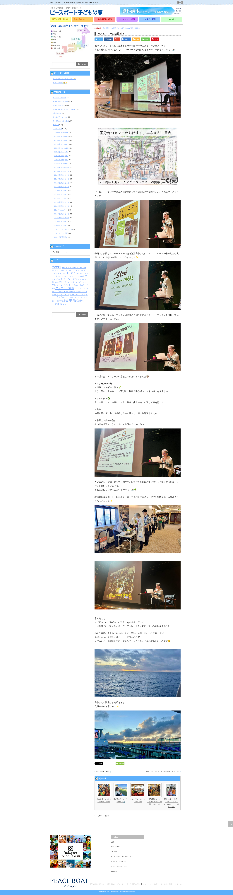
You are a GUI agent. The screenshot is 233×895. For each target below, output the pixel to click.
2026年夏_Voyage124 (61, 132)
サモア (65, 276)
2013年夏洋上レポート (61, 202)
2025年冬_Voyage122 (61, 140)
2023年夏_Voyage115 (61, 159)
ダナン (60, 282)
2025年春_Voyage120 (61, 148)
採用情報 (114, 871)
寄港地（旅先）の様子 (60, 101)
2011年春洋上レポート (61, 217)
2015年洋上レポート (61, 194)
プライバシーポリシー (119, 866)
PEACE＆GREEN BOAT (74, 267)
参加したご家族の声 (59, 97)
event (56, 267)
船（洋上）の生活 (109, 28)
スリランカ (76, 279)
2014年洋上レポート (61, 198)
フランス (79, 288)
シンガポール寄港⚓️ (103, 772)
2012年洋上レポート (61, 210)
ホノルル (64, 294)
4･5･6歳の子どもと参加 (61, 121)
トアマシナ (67, 282)
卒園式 (73, 300)
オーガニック (61, 273)
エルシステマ (72, 270)
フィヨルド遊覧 (64, 288)
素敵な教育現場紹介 (61, 237)
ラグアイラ (76, 297)
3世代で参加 (57, 113)
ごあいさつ (171, 19)
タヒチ (83, 279)
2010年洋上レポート (61, 221)
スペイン (65, 279)
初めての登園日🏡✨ (60, 82)
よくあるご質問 (149, 19)
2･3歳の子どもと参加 (60, 117)
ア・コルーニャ (62, 270)
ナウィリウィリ (76, 282)
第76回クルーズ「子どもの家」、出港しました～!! (154, 801)
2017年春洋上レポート (61, 187)
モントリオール (67, 297)
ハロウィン (57, 284)
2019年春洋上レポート (61, 171)
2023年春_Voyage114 (61, 163)
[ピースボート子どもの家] (76, 14)
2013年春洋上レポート (61, 206)
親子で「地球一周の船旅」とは (122, 856)
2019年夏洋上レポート (61, 167)
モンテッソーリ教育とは (119, 861)
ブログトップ (57, 128)
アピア (54, 270)
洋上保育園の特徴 (105, 19)
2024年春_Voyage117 (61, 156)
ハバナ (84, 282)
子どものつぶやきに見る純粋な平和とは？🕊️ (162, 772)
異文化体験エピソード (82, 19)
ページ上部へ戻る (230, 824)
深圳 (64, 304)
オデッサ (80, 270)
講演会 (137, 28)
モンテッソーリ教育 (127, 19)
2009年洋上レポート (61, 225)
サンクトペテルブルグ (76, 276)
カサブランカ (81, 273)
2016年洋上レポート (61, 190)
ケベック (60, 276)
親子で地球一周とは (60, 19)
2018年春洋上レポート (61, 179)
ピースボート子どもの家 (114, 891)
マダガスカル (74, 295)
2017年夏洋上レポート (61, 183)
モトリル (82, 295)
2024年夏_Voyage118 (61, 152)
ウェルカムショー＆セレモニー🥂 (64, 79)
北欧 (66, 300)
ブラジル (72, 292)
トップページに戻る (103, 816)
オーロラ (71, 273)
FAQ (112, 842)
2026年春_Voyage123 (61, 136)
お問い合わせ (115, 846)
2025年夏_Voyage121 (125, 28)
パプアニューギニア (77, 285)
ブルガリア (80, 292)
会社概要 (114, 851)
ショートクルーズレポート (63, 229)
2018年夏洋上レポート (61, 175)
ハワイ (67, 284)
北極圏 (60, 301)
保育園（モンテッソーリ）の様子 (64, 109)
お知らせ (56, 125)
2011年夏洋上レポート (61, 214)
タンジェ (55, 282)
